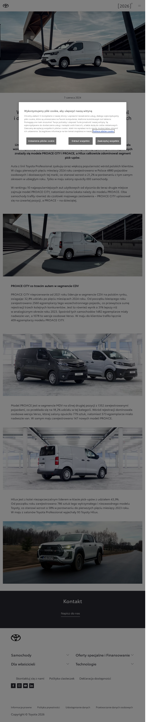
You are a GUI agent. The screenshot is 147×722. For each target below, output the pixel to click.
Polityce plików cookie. (103, 131)
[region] (72, 126)
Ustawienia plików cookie (41, 140)
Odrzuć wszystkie (80, 140)
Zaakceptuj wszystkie (108, 140)
